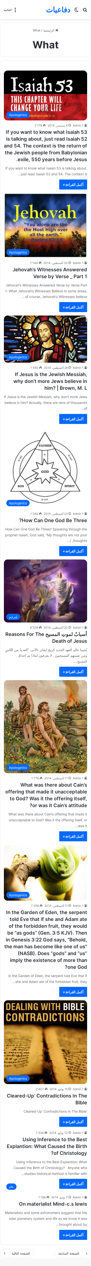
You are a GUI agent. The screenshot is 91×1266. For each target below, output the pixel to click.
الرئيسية (49, 30)
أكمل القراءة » (73, 184)
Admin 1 (78, 125)
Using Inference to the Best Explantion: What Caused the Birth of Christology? (47, 1146)
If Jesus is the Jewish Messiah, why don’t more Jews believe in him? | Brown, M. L (50, 381)
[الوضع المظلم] (76, 11)
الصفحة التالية (21, 1253)
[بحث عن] (85, 11)
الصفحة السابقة (68, 1253)
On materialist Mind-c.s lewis (53, 1204)
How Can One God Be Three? (53, 520)
